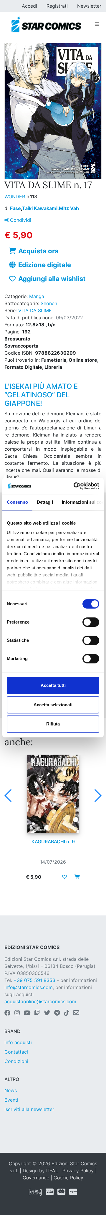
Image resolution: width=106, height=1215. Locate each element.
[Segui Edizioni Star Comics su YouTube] (27, 1013)
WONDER (15, 196)
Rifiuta (53, 723)
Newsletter (89, 6)
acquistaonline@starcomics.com (40, 1001)
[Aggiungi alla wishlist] (64, 876)
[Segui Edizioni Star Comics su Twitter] (47, 1013)
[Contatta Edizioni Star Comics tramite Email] (76, 1013)
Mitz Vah (69, 208)
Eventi (11, 1100)
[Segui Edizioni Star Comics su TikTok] (66, 1013)
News (10, 1090)
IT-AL (52, 1170)
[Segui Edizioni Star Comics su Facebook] (7, 1013)
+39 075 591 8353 (34, 980)
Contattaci (16, 1052)
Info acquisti (18, 1042)
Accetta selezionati (53, 704)
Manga (36, 296)
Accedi (29, 6)
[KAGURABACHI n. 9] (53, 794)
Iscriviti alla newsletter (29, 1109)
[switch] (90, 622)
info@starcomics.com (28, 987)
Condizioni (16, 1061)
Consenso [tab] (17, 502)
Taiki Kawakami (40, 208)
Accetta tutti (53, 685)
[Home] (46, 24)
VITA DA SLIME (35, 310)
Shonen (49, 303)
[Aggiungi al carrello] (75, 876)
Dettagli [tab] (45, 502)
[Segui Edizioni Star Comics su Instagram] (17, 1013)
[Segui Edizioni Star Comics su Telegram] (57, 1013)
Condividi (20, 220)
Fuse (16, 208)
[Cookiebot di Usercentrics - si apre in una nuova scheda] (74, 486)
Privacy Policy (78, 1170)
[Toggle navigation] (96, 24)
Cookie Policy (68, 1178)
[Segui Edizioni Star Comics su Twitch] (37, 1013)
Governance (36, 1178)
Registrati (57, 6)
